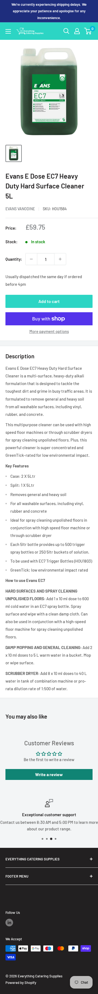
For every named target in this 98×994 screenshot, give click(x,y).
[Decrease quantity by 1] (31, 259)
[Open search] (66, 31)
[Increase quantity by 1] (60, 259)
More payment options (49, 331)
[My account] (77, 31)
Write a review (49, 774)
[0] (88, 31)
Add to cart (49, 301)
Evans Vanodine (20, 208)
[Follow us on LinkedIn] (9, 922)
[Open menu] (8, 31)
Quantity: (13, 259)
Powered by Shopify (20, 982)
